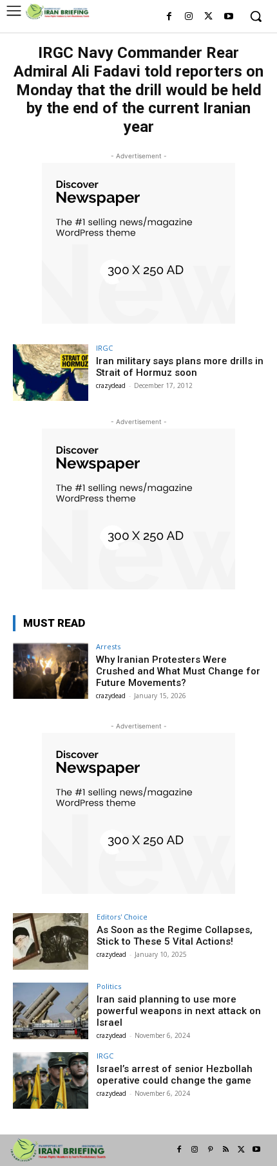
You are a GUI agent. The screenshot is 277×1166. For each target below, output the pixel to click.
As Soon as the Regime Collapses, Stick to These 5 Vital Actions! (175, 935)
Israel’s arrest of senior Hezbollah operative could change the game (175, 1074)
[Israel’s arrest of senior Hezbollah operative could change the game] (50, 1080)
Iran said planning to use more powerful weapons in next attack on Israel (179, 1011)
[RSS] (225, 1150)
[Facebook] (169, 17)
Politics (109, 986)
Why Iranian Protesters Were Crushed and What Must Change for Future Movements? (178, 671)
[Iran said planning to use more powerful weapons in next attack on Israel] (50, 1011)
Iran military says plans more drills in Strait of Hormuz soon (179, 366)
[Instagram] (189, 17)
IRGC (104, 347)
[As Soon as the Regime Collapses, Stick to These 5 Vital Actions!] (50, 941)
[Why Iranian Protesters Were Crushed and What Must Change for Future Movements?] (50, 671)
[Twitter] (208, 17)
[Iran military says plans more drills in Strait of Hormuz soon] (50, 372)
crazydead (111, 385)
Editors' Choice (122, 916)
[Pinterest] (210, 1150)
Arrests (108, 646)
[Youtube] (228, 17)
